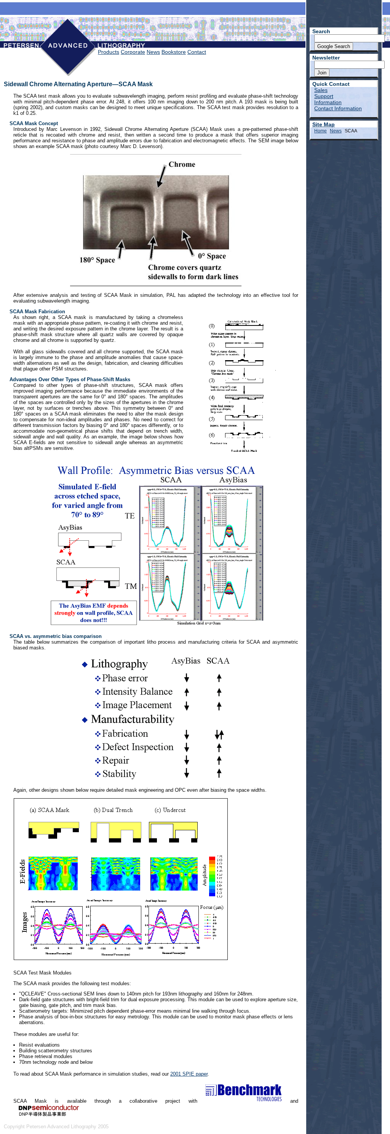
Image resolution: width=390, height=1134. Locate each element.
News (153, 52)
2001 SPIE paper (189, 1074)
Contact (196, 52)
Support (323, 96)
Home (320, 131)
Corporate (133, 52)
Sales (321, 90)
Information (328, 102)
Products (108, 52)
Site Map (323, 124)
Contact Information (338, 108)
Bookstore (173, 52)
